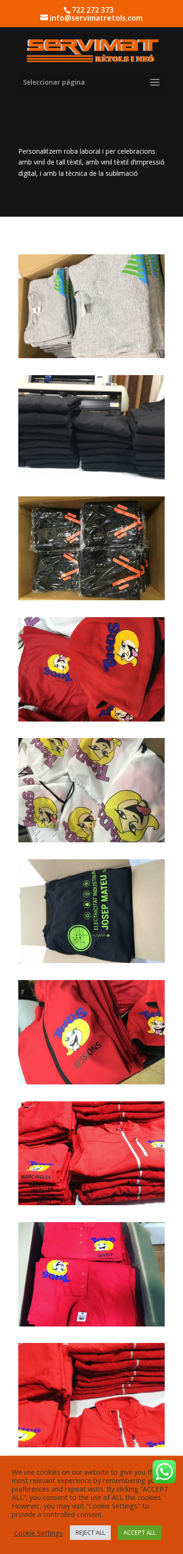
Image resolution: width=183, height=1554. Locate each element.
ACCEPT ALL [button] (139, 1532)
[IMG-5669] (91, 1202)
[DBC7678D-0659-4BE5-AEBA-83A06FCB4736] (91, 355)
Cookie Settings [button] (38, 1533)
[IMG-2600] (91, 1081)
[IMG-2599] (91, 718)
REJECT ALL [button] (90, 1532)
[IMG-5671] (91, 1444)
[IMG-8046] (91, 960)
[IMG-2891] (91, 839)
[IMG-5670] (91, 1323)
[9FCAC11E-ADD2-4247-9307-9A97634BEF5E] (91, 476)
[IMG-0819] (91, 597)
